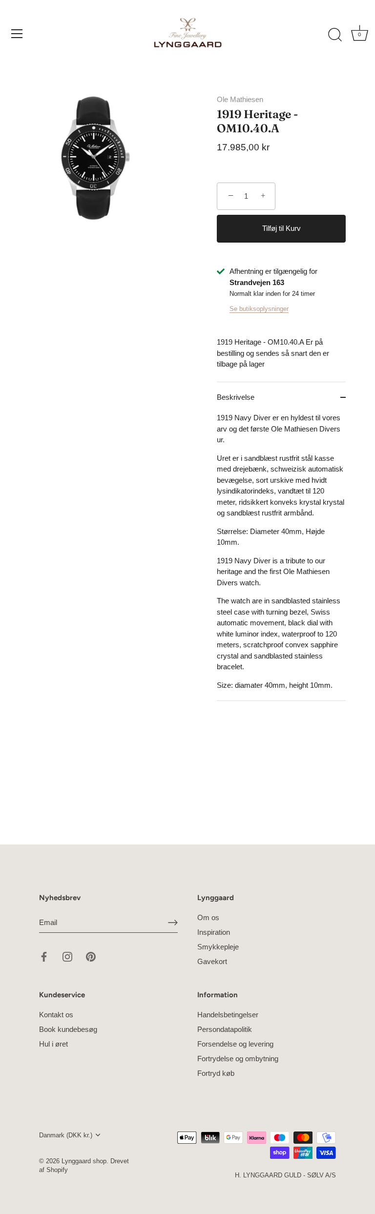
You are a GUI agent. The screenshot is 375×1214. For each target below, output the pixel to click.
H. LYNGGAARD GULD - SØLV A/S (285, 1175)
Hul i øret (53, 1044)
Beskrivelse (235, 397)
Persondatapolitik (224, 1029)
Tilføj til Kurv (281, 228)
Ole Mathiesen (240, 99)
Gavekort (212, 961)
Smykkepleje (218, 947)
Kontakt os (56, 1014)
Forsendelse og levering (235, 1044)
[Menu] (17, 33)
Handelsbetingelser (227, 1014)
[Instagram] (67, 956)
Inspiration (213, 932)
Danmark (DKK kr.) (65, 1135)
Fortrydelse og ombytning (237, 1058)
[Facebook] (44, 956)
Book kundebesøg (68, 1029)
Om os (208, 917)
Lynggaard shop (84, 1161)
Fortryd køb (215, 1073)
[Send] (173, 922)
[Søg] (335, 35)
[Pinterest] (91, 956)
